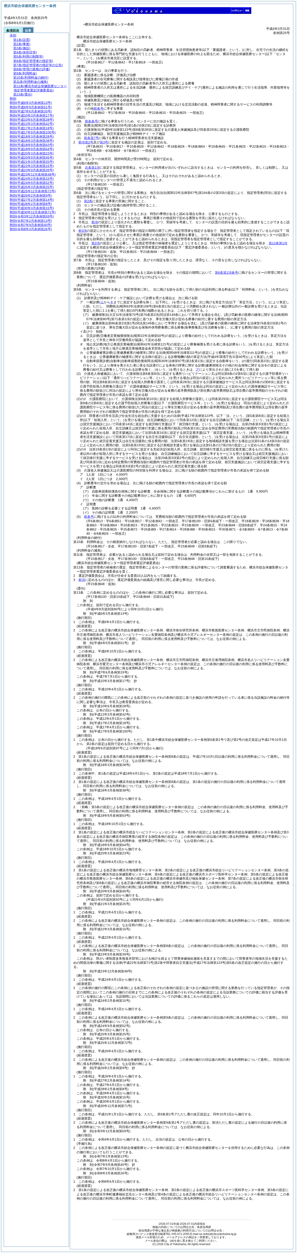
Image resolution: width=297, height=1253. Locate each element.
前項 (94, 222)
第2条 (88, 201)
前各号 (98, 108)
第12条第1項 (278, 243)
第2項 (95, 243)
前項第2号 (85, 142)
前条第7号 (91, 138)
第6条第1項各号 (226, 272)
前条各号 (91, 121)
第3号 (104, 142)
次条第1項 (92, 167)
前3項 (82, 231)
